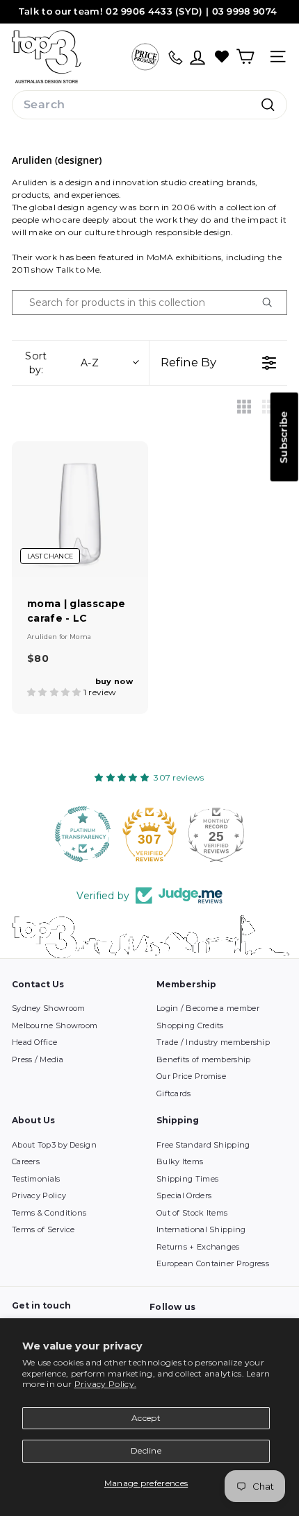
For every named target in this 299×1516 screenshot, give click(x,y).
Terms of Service (43, 1229)
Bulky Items (179, 1161)
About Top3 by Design (54, 1145)
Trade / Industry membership (213, 1042)
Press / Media (37, 1059)
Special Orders (183, 1195)
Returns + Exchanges (198, 1247)
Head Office (34, 1042)
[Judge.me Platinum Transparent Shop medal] (83, 834)
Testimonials (36, 1179)
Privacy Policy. (105, 1384)
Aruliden (43, 636)
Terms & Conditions (49, 1213)
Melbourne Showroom (54, 1025)
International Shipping (201, 1229)
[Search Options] (272, 302)
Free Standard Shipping (203, 1145)
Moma (80, 636)
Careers (26, 1161)
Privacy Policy (39, 1195)
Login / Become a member (207, 1008)
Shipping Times (187, 1179)
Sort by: (62, 363)
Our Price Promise (191, 1076)
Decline (146, 1450)
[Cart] (245, 56)
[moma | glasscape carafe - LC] (80, 509)
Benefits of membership (203, 1059)
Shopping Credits (190, 1025)
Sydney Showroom (49, 1008)
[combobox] (149, 104)
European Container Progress (212, 1263)
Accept (146, 1418)
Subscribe (283, 437)
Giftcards (173, 1093)
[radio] (244, 407)
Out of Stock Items (191, 1213)
